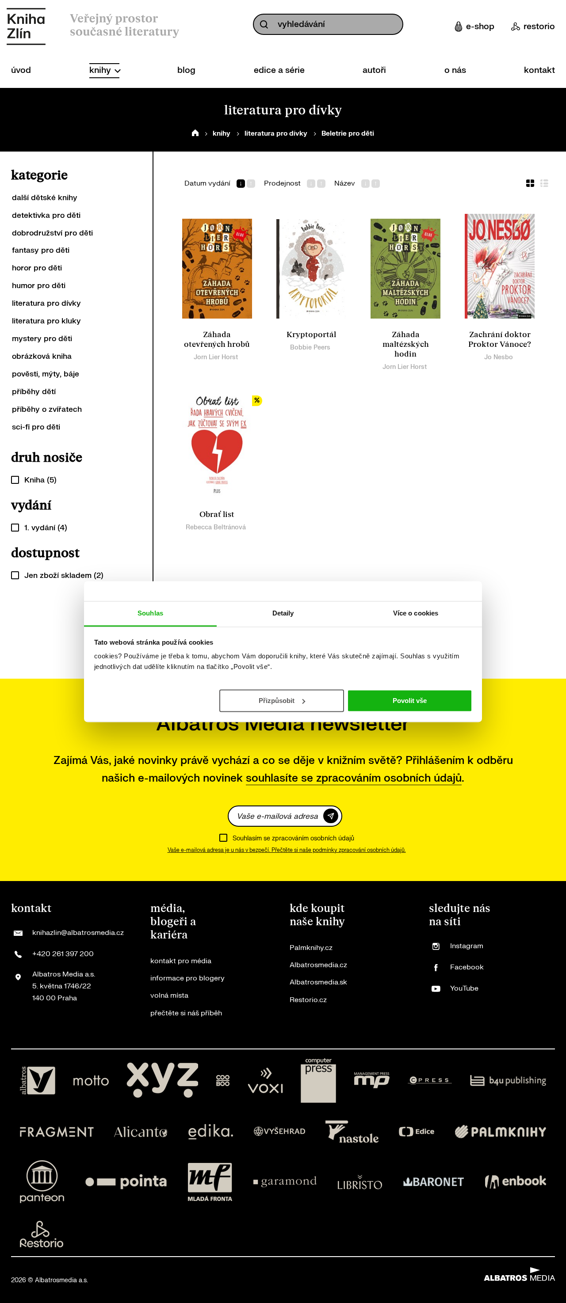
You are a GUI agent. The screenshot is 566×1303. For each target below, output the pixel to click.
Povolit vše (410, 700)
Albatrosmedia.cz (318, 965)
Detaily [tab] (283, 613)
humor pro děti (38, 285)
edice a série (279, 70)
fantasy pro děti (40, 250)
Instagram (466, 946)
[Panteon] (42, 1181)
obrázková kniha (42, 356)
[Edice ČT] (416, 1131)
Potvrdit (330, 816)
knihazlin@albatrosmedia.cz (78, 932)
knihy (101, 70)
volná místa (169, 995)
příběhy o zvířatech (47, 409)
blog (186, 70)
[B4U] (508, 1080)
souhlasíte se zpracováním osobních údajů (354, 778)
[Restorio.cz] (41, 1234)
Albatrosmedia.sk (318, 982)
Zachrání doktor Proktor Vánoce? (499, 339)
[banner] (26, 26)
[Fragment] (57, 1131)
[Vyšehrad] (279, 1131)
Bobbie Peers (310, 347)
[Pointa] (126, 1181)
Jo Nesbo (498, 357)
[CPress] (430, 1080)
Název (344, 183)
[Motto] (91, 1080)
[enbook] (515, 1181)
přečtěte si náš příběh (186, 1013)
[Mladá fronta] (210, 1181)
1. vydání (45, 527)
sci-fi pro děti (36, 427)
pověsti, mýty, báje (45, 374)
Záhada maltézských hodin (405, 344)
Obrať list (216, 514)
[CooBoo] (223, 1080)
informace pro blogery (187, 978)
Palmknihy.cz (311, 947)
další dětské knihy (44, 197)
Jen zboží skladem (63, 575)
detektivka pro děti (46, 215)
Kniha (40, 480)
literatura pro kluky (46, 321)
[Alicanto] (140, 1131)
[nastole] (352, 1131)
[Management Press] (371, 1080)
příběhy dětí (34, 391)
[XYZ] (162, 1080)
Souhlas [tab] (150, 613)
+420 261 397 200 (63, 954)
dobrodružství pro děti (52, 233)
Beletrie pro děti (347, 133)
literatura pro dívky (276, 133)
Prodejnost (282, 183)
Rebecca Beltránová (216, 527)
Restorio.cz (308, 999)
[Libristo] (360, 1181)
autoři (374, 70)
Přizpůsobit (276, 700)
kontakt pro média (180, 961)
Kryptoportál (311, 334)
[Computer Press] (318, 1080)
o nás (455, 70)
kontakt (539, 70)
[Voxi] (265, 1080)
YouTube (464, 988)
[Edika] (211, 1131)
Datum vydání (207, 183)
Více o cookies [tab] (415, 613)
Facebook (467, 967)
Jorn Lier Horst (216, 357)
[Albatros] (37, 1080)
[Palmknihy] (500, 1131)
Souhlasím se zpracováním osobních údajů (293, 838)
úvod (21, 70)
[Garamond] (285, 1181)
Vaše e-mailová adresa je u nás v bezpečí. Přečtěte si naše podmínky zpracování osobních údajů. (287, 850)
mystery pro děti (42, 338)
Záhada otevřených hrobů (217, 339)
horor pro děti (37, 268)
